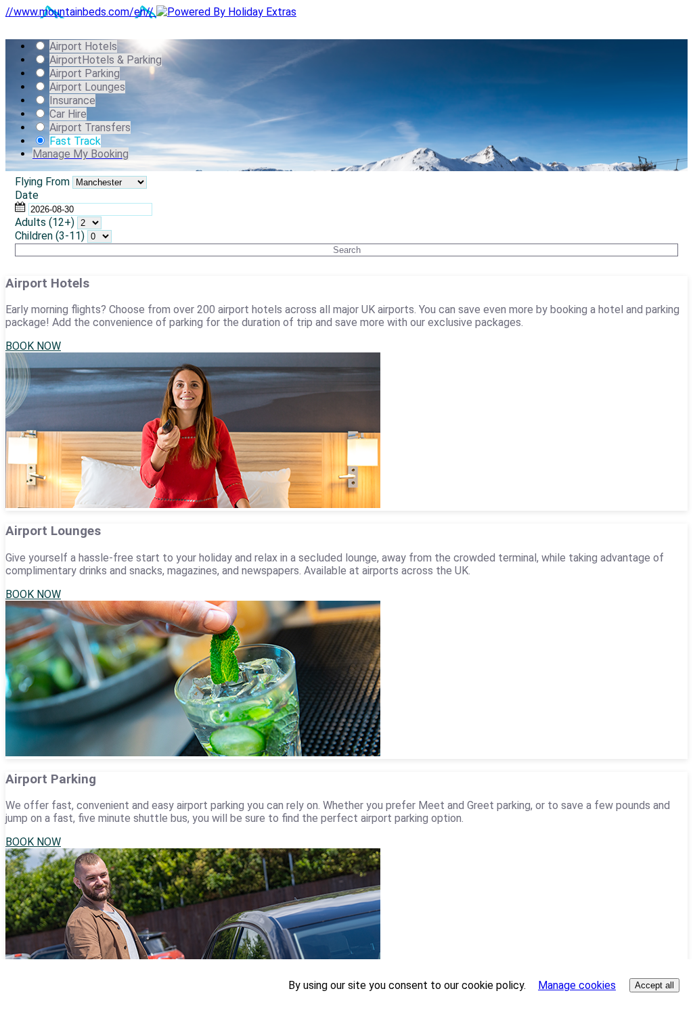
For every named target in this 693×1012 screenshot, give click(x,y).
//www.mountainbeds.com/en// (80, 11)
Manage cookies (577, 985)
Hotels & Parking (105, 59)
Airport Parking (84, 73)
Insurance (72, 100)
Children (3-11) (50, 235)
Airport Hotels (83, 46)
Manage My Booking (80, 153)
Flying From (42, 181)
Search (347, 250)
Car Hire (68, 114)
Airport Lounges (87, 86)
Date (27, 195)
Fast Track (75, 141)
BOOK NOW (33, 346)
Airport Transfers (90, 127)
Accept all (654, 985)
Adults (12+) (44, 222)
